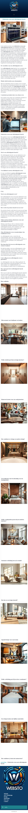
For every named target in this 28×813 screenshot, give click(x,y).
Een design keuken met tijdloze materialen (12, 719)
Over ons (6, 800)
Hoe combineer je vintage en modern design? (13, 439)
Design (5, 796)
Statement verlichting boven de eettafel (11, 560)
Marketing (6, 798)
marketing (3, 762)
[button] (14, 14)
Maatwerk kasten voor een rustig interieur (12, 399)
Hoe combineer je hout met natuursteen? (12, 758)
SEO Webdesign (8, 795)
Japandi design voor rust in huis (9, 639)
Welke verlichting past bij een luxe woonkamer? (13, 679)
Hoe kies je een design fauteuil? (9, 600)
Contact (6, 801)
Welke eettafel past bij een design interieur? (12, 360)
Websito (6, 793)
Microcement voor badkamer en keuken (11, 320)
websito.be (14, 811)
